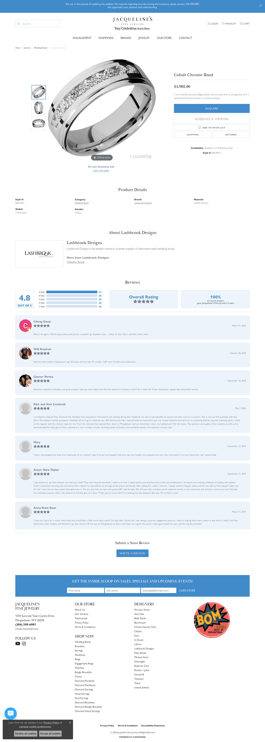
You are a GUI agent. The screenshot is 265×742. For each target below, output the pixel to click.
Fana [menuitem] (136, 635)
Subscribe (187, 590)
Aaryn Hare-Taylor (46, 470)
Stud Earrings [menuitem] (81, 698)
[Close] (260, 5)
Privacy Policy (82, 622)
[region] (102, 108)
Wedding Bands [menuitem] (83, 641)
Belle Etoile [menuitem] (140, 618)
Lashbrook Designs (143, 202)
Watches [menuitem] (79, 667)
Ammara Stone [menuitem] (142, 609)
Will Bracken (42, 349)
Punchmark (139, 737)
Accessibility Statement (153, 725)
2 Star (42, 302)
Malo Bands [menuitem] (140, 652)
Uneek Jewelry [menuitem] (141, 687)
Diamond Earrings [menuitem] (84, 689)
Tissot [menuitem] (137, 683)
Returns (231, 134)
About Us (80, 609)
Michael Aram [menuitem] (141, 657)
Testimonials (81, 618)
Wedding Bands (40, 47)
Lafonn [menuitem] (137, 644)
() (100, 292)
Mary (37, 442)
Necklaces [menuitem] (80, 654)
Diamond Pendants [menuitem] (84, 680)
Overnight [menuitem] (139, 661)
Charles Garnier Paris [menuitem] (145, 627)
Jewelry (144, 38)
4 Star (42, 295)
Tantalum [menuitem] (139, 678)
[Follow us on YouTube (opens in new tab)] (17, 644)
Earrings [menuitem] (79, 650)
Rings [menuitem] (77, 659)
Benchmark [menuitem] (140, 622)
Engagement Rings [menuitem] (84, 663)
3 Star (42, 299)
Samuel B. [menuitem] (139, 674)
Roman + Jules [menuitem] (141, 670)
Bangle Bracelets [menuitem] (83, 672)
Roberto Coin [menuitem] (141, 665)
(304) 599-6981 (101, 170)
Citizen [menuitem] (138, 631)
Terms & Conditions (85, 627)
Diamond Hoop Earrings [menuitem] (87, 711)
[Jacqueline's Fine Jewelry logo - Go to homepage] (133, 24)
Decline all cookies (25, 733)
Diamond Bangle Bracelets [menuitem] (88, 706)
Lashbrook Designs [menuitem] (144, 648)
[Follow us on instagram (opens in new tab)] (24, 644)
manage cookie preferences (35, 726)
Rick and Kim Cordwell (49, 404)
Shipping (193, 134)
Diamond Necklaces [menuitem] (85, 685)
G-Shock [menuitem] (138, 640)
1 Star (42, 306)
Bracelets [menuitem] (79, 646)
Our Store (164, 38)
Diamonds (106, 38)
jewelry (27, 47)
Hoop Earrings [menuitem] (82, 693)
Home (18, 47)
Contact (185, 38)
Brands (126, 38)
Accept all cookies (50, 733)
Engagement (82, 38)
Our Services (81, 614)
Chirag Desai (42, 321)
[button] (213, 23)
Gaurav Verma (43, 376)
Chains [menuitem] (78, 676)
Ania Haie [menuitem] (139, 614)
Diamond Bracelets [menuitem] (84, 702)
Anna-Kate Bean (45, 508)
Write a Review (132, 553)
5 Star (42, 292)
